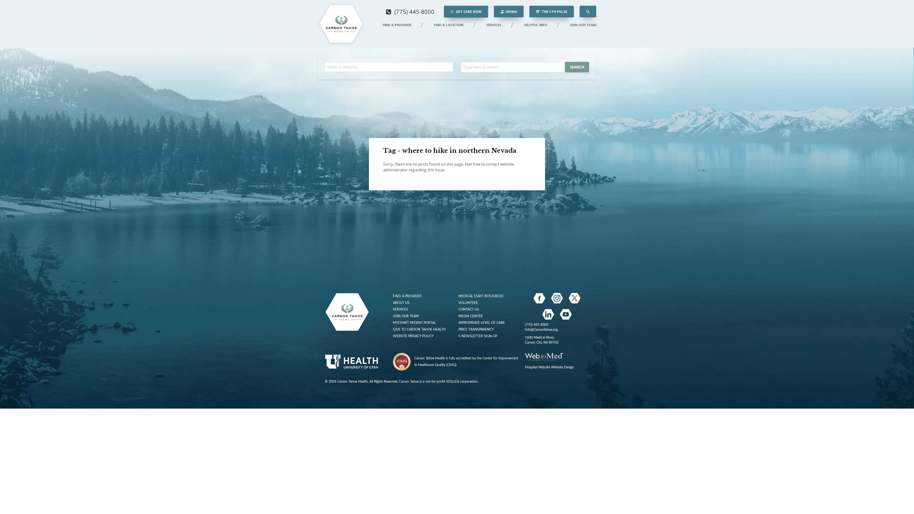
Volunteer (468, 303)
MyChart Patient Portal (414, 323)
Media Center (470, 316)
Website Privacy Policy (413, 336)
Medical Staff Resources (480, 296)
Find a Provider (397, 25)
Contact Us (468, 309)
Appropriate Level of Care (481, 323)
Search (577, 67)
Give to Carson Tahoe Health (419, 329)
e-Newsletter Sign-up (477, 336)
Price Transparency (476, 329)
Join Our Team (583, 25)
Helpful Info (535, 25)
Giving (511, 11)
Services (493, 25)
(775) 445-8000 (413, 11)
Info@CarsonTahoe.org (541, 329)
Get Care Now (468, 11)
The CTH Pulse (554, 11)
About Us (401, 303)
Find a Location (448, 25)
